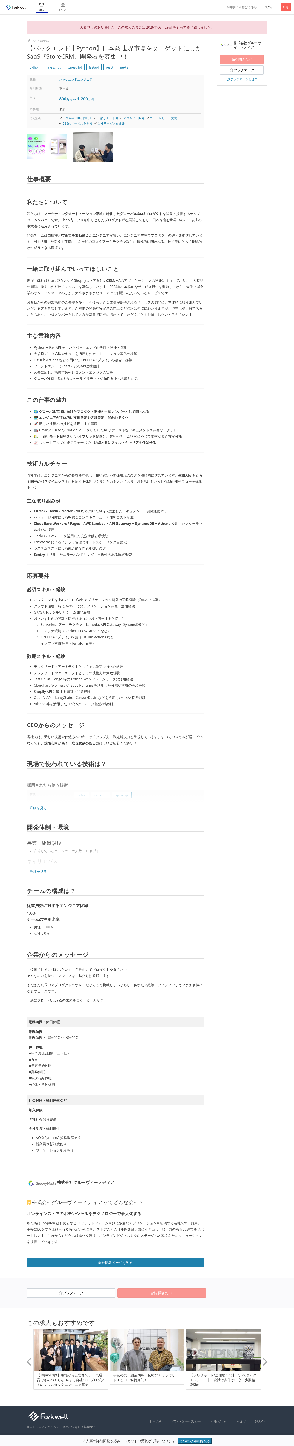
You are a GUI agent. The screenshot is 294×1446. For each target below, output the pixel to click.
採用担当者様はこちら (242, 7)
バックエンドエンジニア (75, 79)
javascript (54, 67)
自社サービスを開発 (111, 123)
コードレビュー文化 (163, 118)
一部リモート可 (107, 118)
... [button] (137, 67)
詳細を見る (38, 808)
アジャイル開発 (133, 118)
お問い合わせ (219, 1421)
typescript (75, 67)
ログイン (270, 7)
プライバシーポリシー (186, 1421)
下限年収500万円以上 (77, 118)
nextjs (124, 67)
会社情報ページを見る (115, 1262)
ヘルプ (241, 1421)
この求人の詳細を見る (195, 1441)
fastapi (94, 67)
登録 (286, 7)
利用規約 (156, 1421)
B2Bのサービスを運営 (77, 123)
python (34, 67)
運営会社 (261, 1421)
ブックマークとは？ (243, 79)
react (109, 67)
